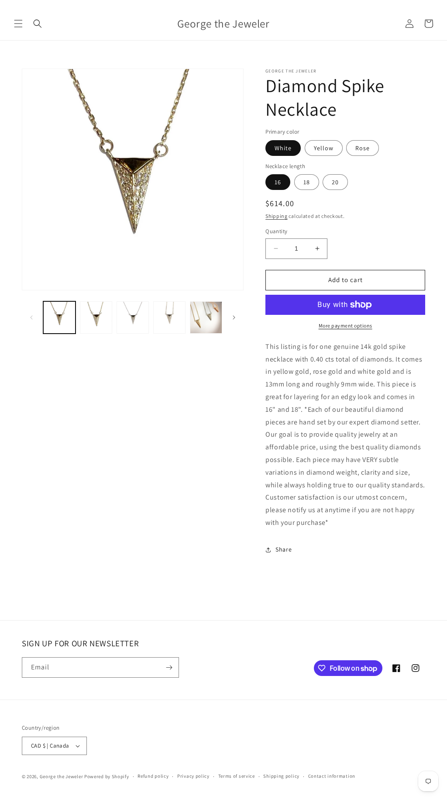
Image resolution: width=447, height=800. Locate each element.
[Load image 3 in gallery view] (133, 317)
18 (306, 182)
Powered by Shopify (106, 776)
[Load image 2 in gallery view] (96, 317)
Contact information (331, 776)
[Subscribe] (169, 667)
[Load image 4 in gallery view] (169, 317)
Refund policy (153, 776)
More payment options (345, 325)
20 (335, 182)
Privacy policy (193, 776)
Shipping (276, 216)
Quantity (276, 231)
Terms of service (236, 776)
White (283, 148)
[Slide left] (31, 317)
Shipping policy (281, 776)
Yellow (324, 148)
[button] (18, 23)
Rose (362, 148)
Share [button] (283, 549)
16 (278, 182)
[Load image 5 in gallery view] (206, 317)
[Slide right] (234, 317)
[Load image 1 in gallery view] (59, 317)
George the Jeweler (61, 776)
